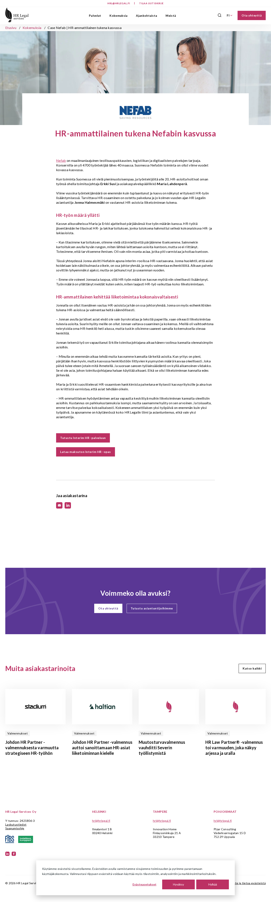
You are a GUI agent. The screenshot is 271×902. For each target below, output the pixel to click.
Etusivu (10, 28)
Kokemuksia (118, 15)
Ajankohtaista (146, 15)
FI (228, 15)
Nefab (61, 160)
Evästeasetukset (144, 884)
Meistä (171, 15)
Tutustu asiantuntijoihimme (152, 608)
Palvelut (95, 15)
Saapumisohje (14, 828)
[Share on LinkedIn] (68, 505)
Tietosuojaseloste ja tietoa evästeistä (239, 883)
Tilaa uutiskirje (151, 3)
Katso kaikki (252, 668)
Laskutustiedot (15, 824)
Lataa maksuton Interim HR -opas (85, 452)
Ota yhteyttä (252, 15)
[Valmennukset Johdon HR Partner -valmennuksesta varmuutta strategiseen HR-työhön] (35, 706)
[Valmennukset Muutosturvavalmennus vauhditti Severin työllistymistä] (169, 706)
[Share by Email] (59, 505)
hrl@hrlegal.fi (119, 3)
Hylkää (212, 884)
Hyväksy (178, 884)
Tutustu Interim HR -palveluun (83, 438)
